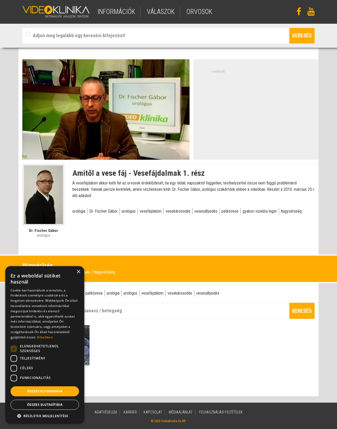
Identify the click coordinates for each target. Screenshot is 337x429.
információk (116, 12)
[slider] (105, 155)
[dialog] (44, 345)
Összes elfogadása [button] (45, 391)
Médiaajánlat (180, 412)
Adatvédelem (106, 412)
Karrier (130, 412)
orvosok (199, 12)
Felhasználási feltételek (221, 412)
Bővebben (44, 337)
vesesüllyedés (205, 211)
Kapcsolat (152, 412)
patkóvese (230, 211)
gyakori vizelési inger (259, 211)
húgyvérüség (291, 211)
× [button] (78, 272)
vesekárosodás (178, 211)
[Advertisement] (256, 111)
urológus (129, 211)
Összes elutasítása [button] (44, 404)
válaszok (161, 12)
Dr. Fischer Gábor (103, 211)
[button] (45, 415)
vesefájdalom (151, 211)
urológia (78, 211)
